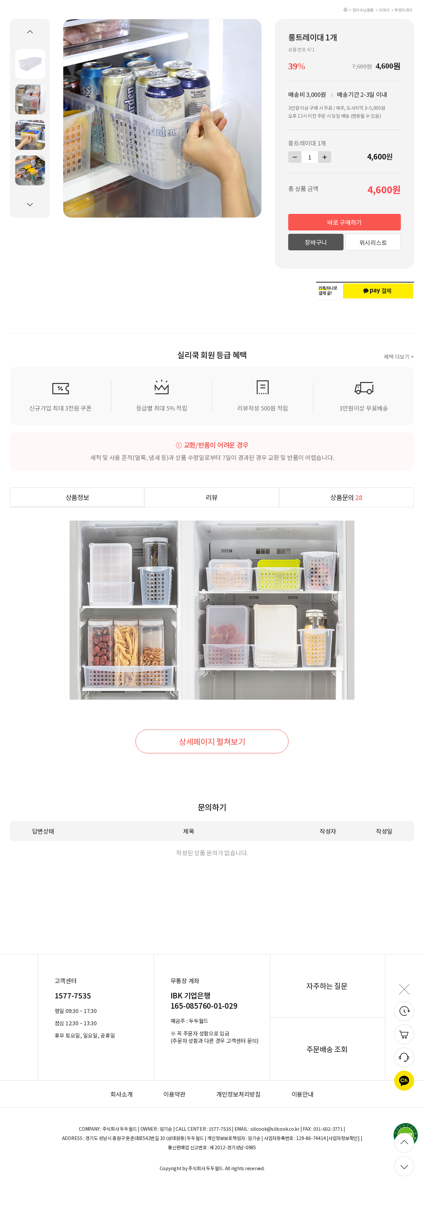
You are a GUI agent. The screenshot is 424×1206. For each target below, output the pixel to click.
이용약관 (174, 1094)
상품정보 (77, 497)
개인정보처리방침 (238, 1094)
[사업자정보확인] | (344, 1138)
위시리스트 (373, 242)
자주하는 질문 (326, 985)
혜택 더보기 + (399, 356)
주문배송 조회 (326, 1049)
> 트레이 (382, 10)
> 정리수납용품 (361, 10)
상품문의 (346, 497)
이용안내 (303, 1094)
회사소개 (121, 1094)
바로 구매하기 (344, 222)
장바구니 (316, 242)
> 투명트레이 (401, 10)
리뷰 (212, 497)
